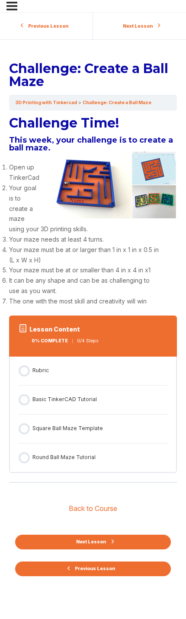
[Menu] (12, 6)
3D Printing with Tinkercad (46, 102)
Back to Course (93, 508)
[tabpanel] (93, 211)
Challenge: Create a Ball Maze (117, 102)
